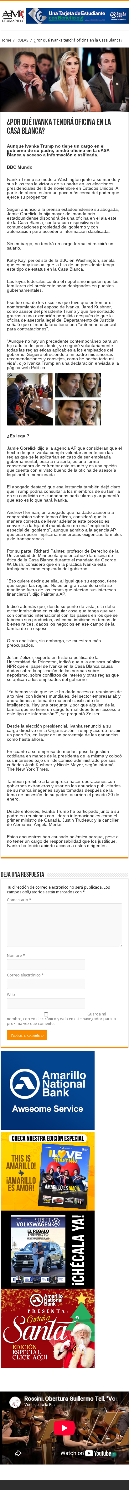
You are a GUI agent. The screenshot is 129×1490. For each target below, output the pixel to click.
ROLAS (22, 40)
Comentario (19, 899)
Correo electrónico (25, 975)
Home (6, 40)
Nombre (16, 955)
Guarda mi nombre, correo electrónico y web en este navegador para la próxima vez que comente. (61, 1019)
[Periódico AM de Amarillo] (64, 14)
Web (11, 994)
